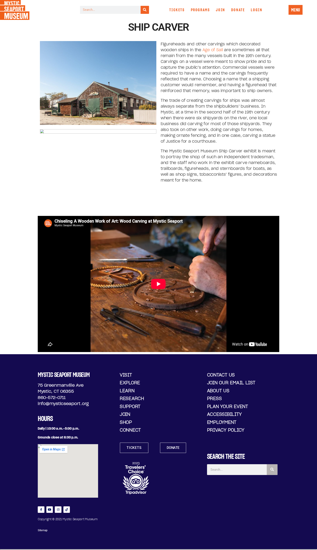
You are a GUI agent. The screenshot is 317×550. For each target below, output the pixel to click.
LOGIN (256, 9)
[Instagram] (58, 509)
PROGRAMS (200, 9)
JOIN (220, 9)
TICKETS (177, 9)
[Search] (145, 10)
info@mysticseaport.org (63, 403)
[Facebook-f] (41, 509)
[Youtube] (49, 509)
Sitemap (42, 530)
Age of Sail (212, 49)
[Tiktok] (66, 509)
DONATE (238, 9)
